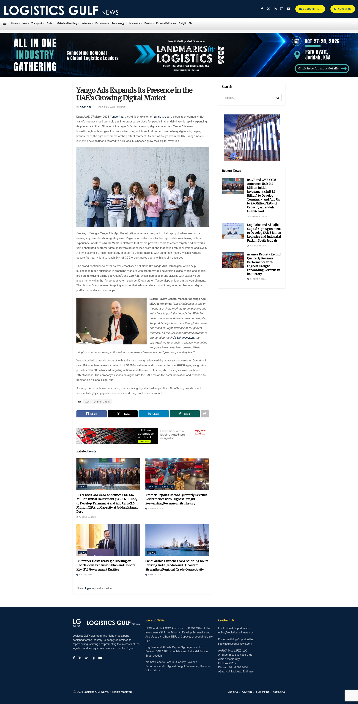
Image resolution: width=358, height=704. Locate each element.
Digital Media (102, 401)
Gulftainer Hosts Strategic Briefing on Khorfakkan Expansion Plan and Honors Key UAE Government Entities (105, 565)
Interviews (134, 23)
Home (14, 23)
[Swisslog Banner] (142, 434)
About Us (233, 691)
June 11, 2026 (154, 574)
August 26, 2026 (87, 516)
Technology (118, 23)
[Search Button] (278, 97)
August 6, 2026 (155, 508)
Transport (37, 23)
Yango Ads (116, 116)
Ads (87, 401)
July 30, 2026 (85, 574)
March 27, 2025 (106, 106)
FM (190, 23)
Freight (182, 23)
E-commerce (102, 23)
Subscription (311, 8)
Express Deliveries (166, 23)
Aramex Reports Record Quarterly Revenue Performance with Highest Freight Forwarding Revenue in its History (176, 499)
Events (148, 23)
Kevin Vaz (85, 106)
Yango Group (161, 116)
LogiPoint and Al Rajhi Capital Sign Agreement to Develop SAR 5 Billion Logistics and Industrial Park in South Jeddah (264, 232)
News (26, 23)
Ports (49, 23)
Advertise (344, 8)
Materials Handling (67, 23)
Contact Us (279, 691)
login (88, 588)
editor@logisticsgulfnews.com (236, 632)
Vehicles (86, 23)
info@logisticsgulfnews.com (235, 643)
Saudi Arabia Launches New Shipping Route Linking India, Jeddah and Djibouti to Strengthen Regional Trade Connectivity (176, 565)
